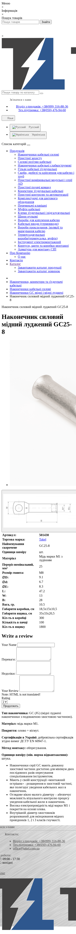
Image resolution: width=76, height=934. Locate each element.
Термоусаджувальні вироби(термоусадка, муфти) (38, 236)
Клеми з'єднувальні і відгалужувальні (44, 213)
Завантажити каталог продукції (39, 267)
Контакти (16, 260)
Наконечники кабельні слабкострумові (44, 165)
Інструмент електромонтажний (39, 242)
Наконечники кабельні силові (38, 154)
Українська (38, 134)
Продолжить (10, 705)
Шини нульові (28, 216)
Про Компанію (20, 253)
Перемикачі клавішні (32, 205)
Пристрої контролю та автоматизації (43, 194)
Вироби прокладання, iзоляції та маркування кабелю (40, 229)
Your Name (9, 645)
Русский (34, 127)
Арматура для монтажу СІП (37, 249)
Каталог (15, 264)
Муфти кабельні (29, 209)
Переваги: (9, 659)
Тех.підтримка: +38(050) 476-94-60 (42, 110)
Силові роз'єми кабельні (34, 162)
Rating (6, 698)
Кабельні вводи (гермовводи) (38, 223)
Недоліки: (8, 673)
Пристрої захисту (30, 158)
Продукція (17, 151)
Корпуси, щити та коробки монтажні (43, 245)
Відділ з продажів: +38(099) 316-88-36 (42, 106)
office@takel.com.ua (26, 848)
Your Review (10, 690)
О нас (22, 256)
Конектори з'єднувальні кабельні (40, 191)
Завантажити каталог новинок (39, 271)
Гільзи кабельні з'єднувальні (37, 169)
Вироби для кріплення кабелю (39, 220)
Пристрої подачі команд (34, 187)
